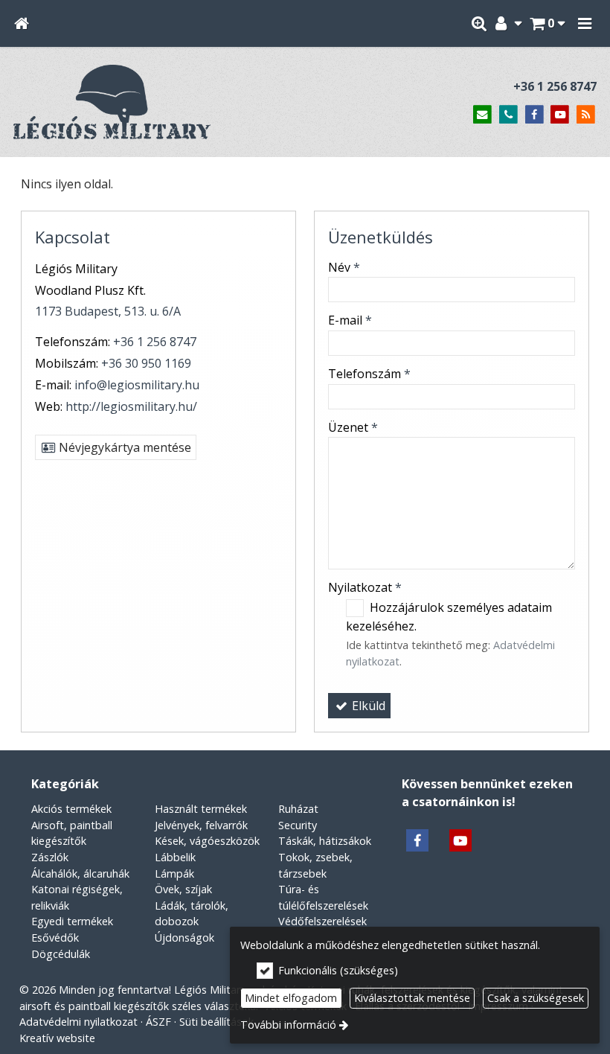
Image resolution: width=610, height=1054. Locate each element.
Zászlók (49, 857)
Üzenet (353, 427)
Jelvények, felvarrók (201, 825)
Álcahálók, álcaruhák (80, 873)
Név (344, 267)
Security (297, 825)
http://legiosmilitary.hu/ (131, 406)
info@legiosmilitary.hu (136, 385)
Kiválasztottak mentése (412, 998)
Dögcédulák (60, 954)
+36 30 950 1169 (146, 363)
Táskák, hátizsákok (324, 841)
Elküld (367, 705)
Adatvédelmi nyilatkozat (78, 1022)
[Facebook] (534, 115)
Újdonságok (184, 937)
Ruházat (298, 809)
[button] (584, 23)
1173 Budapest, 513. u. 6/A (108, 311)
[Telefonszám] (508, 115)
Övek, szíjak (183, 889)
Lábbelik (175, 857)
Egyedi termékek (72, 921)
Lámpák (174, 873)
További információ (288, 1025)
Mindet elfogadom (291, 998)
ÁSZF (158, 1022)
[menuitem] (21, 23)
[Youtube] (560, 115)
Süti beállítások (216, 1022)
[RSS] (586, 115)
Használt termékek (201, 809)
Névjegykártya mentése (123, 447)
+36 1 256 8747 (555, 86)
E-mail (350, 320)
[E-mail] (482, 115)
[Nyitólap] (21, 23)
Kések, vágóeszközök (207, 841)
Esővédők (55, 937)
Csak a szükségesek (535, 998)
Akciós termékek (71, 809)
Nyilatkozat (365, 587)
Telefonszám (369, 373)
